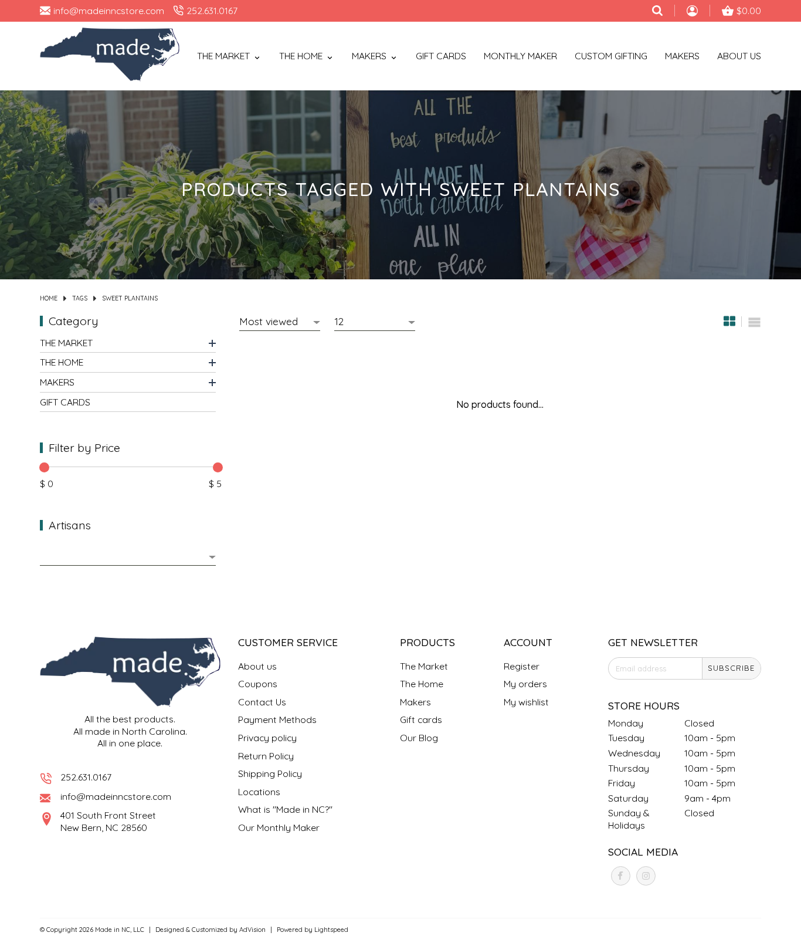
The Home (61, 363)
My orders (525, 684)
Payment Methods (277, 719)
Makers (682, 56)
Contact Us (262, 702)
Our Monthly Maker (279, 827)
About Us (739, 56)
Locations (259, 792)
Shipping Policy (270, 773)
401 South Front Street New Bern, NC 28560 (108, 821)
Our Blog (419, 738)
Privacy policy (267, 738)
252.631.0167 (85, 777)
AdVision (252, 929)
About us (257, 666)
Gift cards (441, 56)
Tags (79, 298)
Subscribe (731, 668)
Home (48, 298)
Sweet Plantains (130, 298)
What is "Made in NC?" (285, 809)
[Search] (657, 10)
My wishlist (526, 702)
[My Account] (692, 12)
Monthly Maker (520, 56)
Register (521, 666)
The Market (66, 343)
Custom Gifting (611, 56)
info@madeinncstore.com (115, 796)
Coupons (257, 684)
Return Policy (266, 756)
